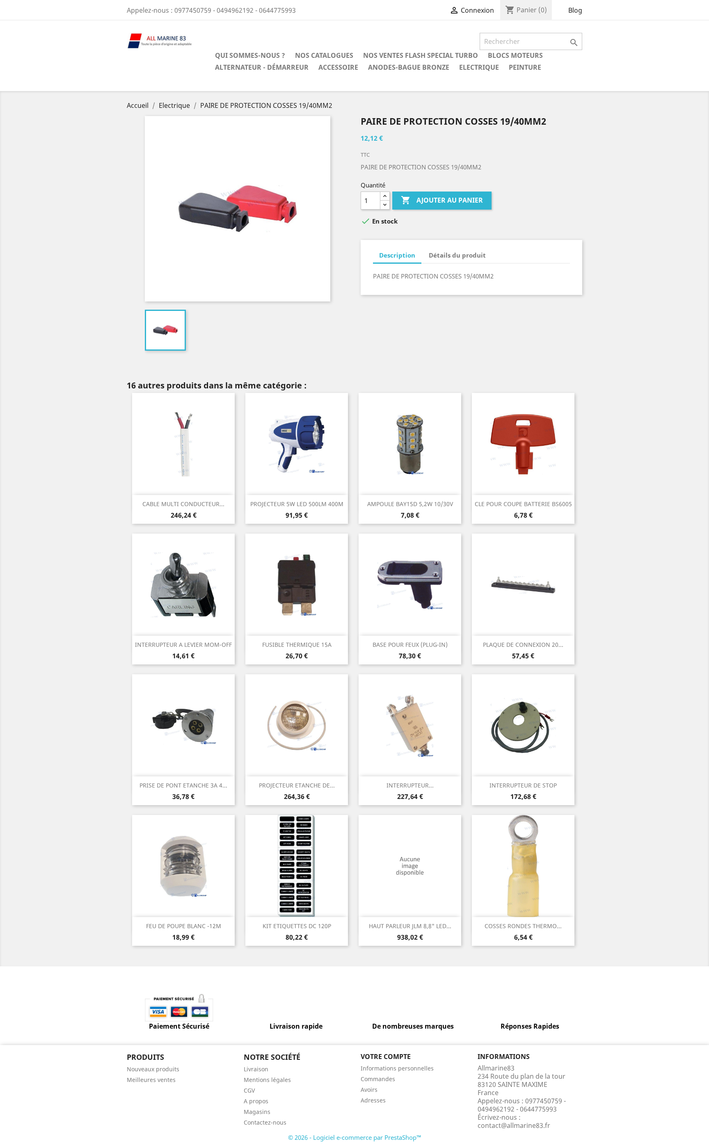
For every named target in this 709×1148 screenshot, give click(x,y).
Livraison (256, 1069)
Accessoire (338, 67)
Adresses (373, 1100)
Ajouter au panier (442, 200)
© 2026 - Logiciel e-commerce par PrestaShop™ (354, 1137)
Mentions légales (267, 1080)
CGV (249, 1090)
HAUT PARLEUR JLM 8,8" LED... (410, 926)
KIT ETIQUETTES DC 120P (297, 926)
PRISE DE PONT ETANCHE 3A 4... (183, 785)
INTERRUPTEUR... (410, 785)
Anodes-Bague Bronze (408, 67)
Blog (575, 10)
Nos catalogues (324, 55)
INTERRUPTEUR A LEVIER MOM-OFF (183, 644)
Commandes (378, 1079)
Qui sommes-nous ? (250, 55)
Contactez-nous (265, 1122)
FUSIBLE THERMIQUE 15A (297, 644)
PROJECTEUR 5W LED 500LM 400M (296, 504)
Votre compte (386, 1056)
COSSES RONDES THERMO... (523, 926)
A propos (256, 1101)
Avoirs (369, 1089)
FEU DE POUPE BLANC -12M (183, 926)
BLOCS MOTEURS (515, 55)
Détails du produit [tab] (457, 255)
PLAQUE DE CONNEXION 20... (523, 644)
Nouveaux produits (153, 1069)
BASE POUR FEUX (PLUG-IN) (410, 644)
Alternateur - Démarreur (262, 67)
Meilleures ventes (151, 1080)
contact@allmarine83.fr (514, 1125)
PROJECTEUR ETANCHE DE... (297, 785)
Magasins (257, 1112)
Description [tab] (397, 255)
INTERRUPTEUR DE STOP (523, 785)
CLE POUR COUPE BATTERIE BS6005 (523, 504)
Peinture (525, 67)
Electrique (479, 67)
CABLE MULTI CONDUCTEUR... (183, 504)
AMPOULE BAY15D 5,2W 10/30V (410, 504)
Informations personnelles (397, 1068)
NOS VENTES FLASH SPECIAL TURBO (420, 55)
